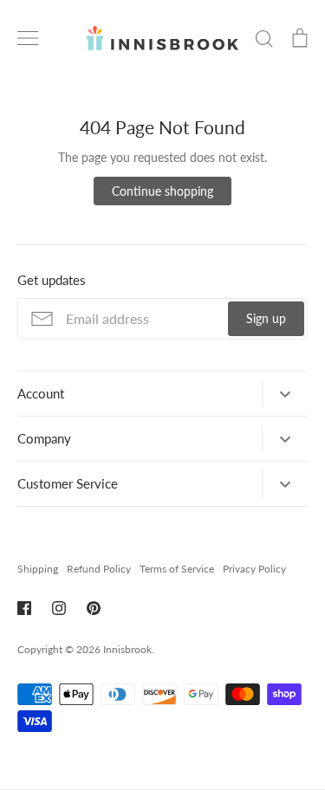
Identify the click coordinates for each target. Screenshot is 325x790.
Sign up (266, 318)
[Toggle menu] (28, 38)
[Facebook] (24, 608)
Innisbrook (127, 649)
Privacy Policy (254, 568)
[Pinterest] (93, 608)
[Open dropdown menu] (285, 393)
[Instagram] (59, 608)
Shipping (37, 568)
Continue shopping (162, 191)
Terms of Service (177, 568)
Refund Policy (99, 568)
